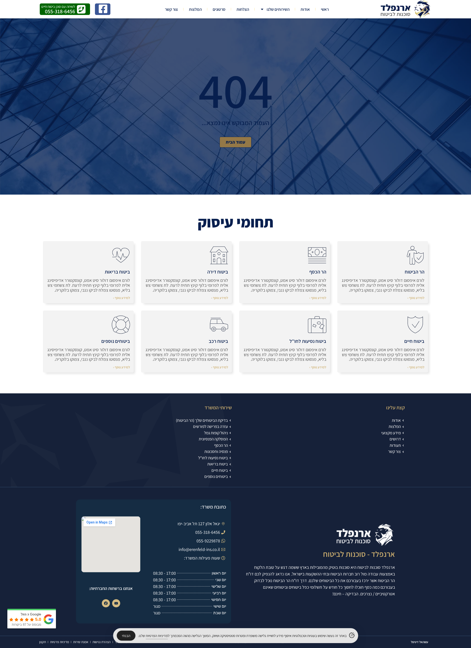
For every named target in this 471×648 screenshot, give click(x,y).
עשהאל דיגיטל (419, 642)
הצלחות (242, 9)
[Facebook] (106, 603)
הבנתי (126, 635)
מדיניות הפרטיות (157, 635)
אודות (305, 9)
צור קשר (171, 9)
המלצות (195, 9)
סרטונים (219, 9)
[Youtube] (116, 603)
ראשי (325, 9)
